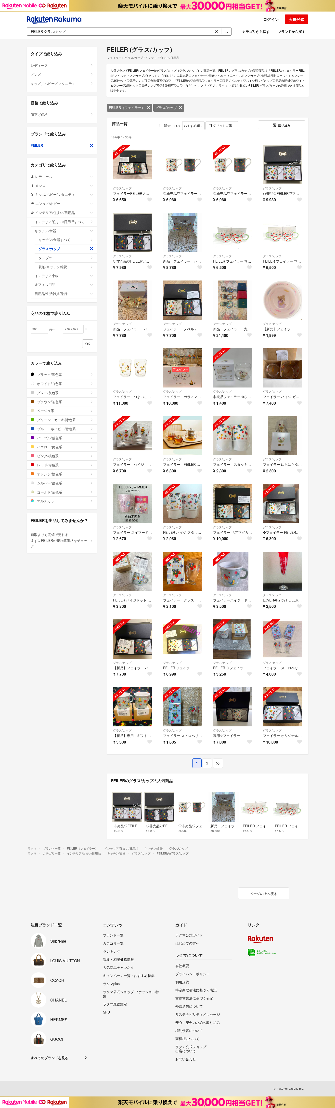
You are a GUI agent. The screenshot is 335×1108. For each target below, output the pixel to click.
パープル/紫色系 (49, 437)
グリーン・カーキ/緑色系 (56, 419)
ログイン (271, 19)
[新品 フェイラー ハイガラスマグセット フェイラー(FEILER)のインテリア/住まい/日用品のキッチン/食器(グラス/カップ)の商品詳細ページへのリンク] (182, 232)
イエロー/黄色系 (49, 446)
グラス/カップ (166, 107)
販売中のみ (172, 125)
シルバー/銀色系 (49, 483)
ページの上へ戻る (263, 893)
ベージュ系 (45, 410)
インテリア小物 (47, 275)
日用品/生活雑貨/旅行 (51, 293)
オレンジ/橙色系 (49, 473)
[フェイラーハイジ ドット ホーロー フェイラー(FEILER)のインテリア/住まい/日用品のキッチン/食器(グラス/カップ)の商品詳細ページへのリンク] (232, 571)
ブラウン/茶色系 (49, 401)
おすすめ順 (192, 125)
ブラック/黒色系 (49, 374)
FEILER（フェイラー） (127, 107)
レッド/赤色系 (47, 464)
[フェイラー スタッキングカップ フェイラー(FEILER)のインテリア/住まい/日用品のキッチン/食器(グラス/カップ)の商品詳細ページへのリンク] (232, 435)
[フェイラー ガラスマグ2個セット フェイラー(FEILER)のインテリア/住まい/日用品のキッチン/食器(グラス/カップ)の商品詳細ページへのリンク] (182, 367)
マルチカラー (47, 500)
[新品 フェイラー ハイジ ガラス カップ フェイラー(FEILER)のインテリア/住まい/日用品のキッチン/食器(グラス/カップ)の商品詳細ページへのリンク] (132, 300)
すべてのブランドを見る (49, 1057)
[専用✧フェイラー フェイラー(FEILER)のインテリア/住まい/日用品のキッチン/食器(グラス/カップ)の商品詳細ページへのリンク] (232, 706)
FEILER (37, 145)
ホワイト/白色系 (49, 383)
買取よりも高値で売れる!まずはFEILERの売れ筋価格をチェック (59, 540)
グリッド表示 (222, 125)
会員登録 (296, 19)
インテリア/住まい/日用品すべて (60, 221)
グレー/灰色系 (47, 392)
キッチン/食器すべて (54, 239)
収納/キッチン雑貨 (53, 266)
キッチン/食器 (45, 230)
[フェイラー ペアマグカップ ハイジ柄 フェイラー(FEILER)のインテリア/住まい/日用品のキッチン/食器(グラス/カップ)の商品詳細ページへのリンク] (232, 503)
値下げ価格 (39, 114)
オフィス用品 (45, 284)
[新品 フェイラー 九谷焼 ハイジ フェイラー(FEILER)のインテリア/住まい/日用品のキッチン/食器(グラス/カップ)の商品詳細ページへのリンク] (232, 300)
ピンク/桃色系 (47, 455)
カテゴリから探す (256, 31)
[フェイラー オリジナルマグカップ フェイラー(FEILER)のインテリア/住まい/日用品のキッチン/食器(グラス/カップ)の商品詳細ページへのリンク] (282, 706)
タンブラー (47, 257)
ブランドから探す (291, 31)
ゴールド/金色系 (49, 492)
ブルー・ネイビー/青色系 (56, 428)
